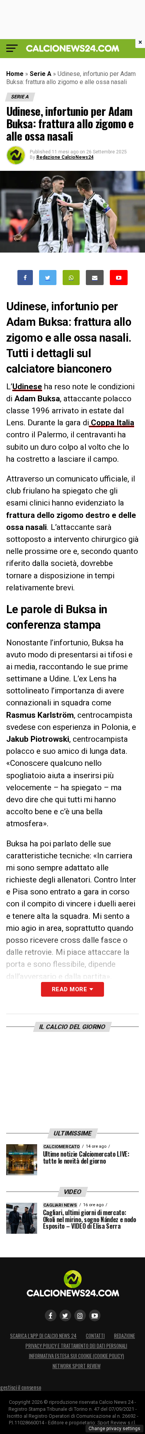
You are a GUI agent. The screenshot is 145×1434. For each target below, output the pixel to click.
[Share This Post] (71, 277)
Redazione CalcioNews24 (65, 157)
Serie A (40, 73)
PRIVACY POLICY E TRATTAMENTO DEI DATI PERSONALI (76, 1346)
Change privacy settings (114, 1428)
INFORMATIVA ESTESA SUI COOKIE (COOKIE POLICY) (76, 1356)
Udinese (27, 386)
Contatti (95, 1335)
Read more (69, 989)
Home (15, 73)
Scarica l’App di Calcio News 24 (43, 1335)
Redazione (124, 1335)
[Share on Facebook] (25, 277)
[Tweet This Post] (47, 277)
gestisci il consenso (20, 1387)
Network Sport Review (77, 1366)
